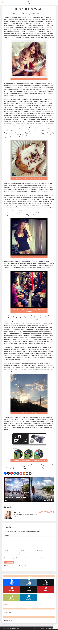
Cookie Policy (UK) (50, 628)
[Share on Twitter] (8, 473)
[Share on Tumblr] (17, 473)
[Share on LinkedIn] (14, 473)
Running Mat (20, 465)
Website (39, 550)
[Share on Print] (30, 473)
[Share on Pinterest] (11, 473)
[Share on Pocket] (20, 473)
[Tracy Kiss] (29, 2)
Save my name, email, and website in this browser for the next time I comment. (26, 558)
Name (6, 550)
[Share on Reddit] (24, 473)
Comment (6, 535)
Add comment (41, 14)
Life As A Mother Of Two (19, 14)
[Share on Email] (27, 473)
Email (22, 550)
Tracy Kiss (5, 604)
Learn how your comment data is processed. (37, 566)
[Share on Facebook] (5, 473)
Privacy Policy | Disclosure (39, 628)
